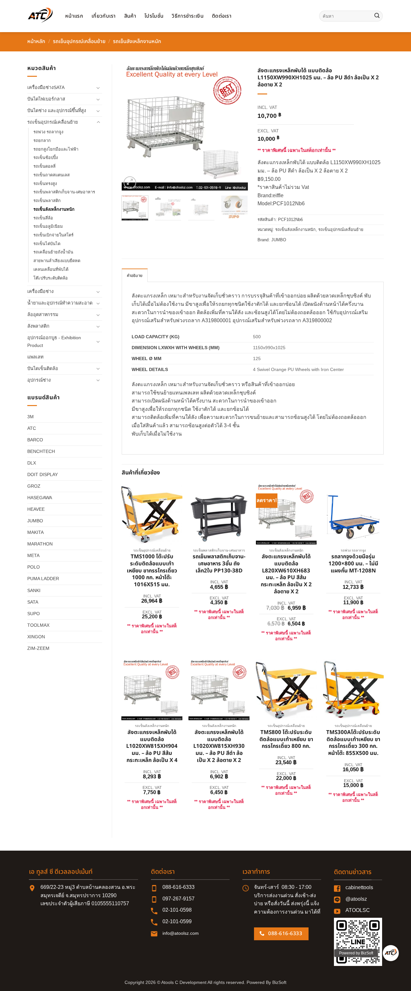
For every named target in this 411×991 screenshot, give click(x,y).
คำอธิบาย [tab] (135, 275)
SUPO (33, 613)
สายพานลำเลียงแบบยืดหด (56, 260)
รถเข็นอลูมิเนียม (48, 226)
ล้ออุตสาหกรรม (42, 314)
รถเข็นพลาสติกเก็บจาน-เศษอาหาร (64, 192)
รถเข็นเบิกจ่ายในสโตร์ (53, 235)
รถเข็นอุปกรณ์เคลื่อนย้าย (79, 41)
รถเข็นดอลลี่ (44, 166)
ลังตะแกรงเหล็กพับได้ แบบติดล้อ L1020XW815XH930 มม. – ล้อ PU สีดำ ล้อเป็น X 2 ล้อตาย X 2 (219, 746)
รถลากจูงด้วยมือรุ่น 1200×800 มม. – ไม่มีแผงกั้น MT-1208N (353, 563)
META (33, 555)
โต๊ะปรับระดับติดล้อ (50, 278)
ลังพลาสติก (38, 326)
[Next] (237, 127)
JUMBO (35, 520)
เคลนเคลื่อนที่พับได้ (50, 269)
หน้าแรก (74, 16)
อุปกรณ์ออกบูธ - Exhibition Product (54, 341)
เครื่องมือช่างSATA (46, 87)
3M (30, 416)
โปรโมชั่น (153, 16)
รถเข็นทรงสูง (45, 183)
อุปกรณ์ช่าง (39, 380)
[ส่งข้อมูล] (377, 16)
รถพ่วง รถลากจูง (48, 131)
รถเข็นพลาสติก (47, 200)
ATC (31, 428)
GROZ (33, 486)
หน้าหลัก (36, 41)
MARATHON (40, 543)
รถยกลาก (42, 140)
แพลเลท (35, 356)
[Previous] (132, 127)
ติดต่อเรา (222, 16)
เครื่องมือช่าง (40, 291)
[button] (130, 182)
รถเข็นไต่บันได (46, 243)
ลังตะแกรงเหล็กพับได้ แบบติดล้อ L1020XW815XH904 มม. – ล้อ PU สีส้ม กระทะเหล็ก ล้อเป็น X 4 (152, 746)
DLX (31, 462)
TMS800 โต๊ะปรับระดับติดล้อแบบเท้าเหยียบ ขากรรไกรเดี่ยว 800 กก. (286, 739)
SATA (32, 602)
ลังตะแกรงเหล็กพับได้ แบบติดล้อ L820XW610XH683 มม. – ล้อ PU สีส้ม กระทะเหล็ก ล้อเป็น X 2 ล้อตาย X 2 (286, 574)
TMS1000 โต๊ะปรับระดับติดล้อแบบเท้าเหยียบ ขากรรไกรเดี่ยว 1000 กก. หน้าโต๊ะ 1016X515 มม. (152, 570)
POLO (33, 567)
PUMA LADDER (43, 578)
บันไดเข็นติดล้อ (42, 368)
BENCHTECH (41, 451)
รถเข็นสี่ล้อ (43, 218)
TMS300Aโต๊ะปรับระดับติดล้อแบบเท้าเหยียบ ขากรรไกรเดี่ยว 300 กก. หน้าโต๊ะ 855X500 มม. (353, 743)
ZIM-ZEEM (38, 648)
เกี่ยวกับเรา (104, 16)
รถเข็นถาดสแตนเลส (51, 175)
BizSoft (279, 982)
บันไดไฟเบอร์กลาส (46, 99)
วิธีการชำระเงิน (188, 16)
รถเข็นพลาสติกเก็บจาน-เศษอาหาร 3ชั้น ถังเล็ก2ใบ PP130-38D (219, 563)
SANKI (33, 590)
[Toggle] (98, 87)
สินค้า (130, 16)
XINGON (36, 636)
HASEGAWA (39, 497)
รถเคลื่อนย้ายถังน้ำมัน (53, 252)
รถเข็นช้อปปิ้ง (45, 157)
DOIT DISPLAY (42, 474)
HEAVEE (36, 509)
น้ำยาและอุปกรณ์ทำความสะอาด (59, 302)
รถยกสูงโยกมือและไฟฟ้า (55, 149)
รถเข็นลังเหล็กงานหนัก (137, 41)
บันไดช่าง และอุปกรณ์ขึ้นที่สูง (56, 110)
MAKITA (35, 532)
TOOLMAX (38, 625)
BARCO (35, 439)
